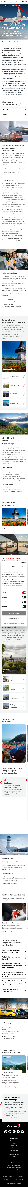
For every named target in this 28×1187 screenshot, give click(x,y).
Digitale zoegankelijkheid (10, 1179)
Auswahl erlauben (14, 618)
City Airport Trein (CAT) (10, 183)
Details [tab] (14, 566)
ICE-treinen (13, 230)
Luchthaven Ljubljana (8, 491)
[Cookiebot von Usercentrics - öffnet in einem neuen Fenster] (20, 563)
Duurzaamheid (14, 1170)
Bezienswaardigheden (14, 1159)
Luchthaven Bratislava (8, 478)
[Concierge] (5, 1)
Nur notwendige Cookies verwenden (14, 623)
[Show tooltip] (26, 37)
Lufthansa (20, 456)
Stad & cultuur (14, 1148)
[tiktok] (18, 1131)
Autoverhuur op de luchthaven (12, 306)
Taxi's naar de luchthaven (11, 302)
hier (19, 240)
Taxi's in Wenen (8, 304)
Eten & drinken (14, 1150)
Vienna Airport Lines (9, 209)
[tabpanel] (14, 374)
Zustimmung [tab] (5, 566)
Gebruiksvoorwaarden (20, 1178)
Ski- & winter (14, 1141)
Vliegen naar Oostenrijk (8, 42)
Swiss (3, 458)
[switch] (24, 597)
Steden (14, 1156)
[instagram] (5, 1131)
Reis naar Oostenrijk (14, 1165)
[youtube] (22, 1131)
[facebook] (9, 1131)
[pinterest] (14, 1131)
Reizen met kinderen (10, 883)
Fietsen (14, 1143)
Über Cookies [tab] (22, 566)
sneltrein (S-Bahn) (9, 218)
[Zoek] (2, 1)
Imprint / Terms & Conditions (16, 1176)
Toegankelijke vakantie (14, 1167)
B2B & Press (22, 1179)
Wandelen (14, 1145)
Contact (5, 1176)
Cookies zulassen (14, 613)
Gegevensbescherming (7, 1178)
